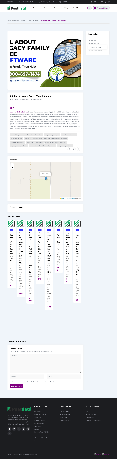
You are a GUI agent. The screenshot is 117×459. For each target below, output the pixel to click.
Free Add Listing (102, 8)
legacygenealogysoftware (19, 146)
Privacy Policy (64, 417)
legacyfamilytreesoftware (35, 142)
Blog (66, 8)
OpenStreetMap (71, 198)
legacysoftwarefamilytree (38, 146)
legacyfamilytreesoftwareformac (55, 142)
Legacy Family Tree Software (19, 112)
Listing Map (56, 8)
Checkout (36, 429)
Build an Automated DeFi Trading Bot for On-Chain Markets (21, 251)
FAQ (87, 411)
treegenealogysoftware (65, 146)
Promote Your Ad (39, 423)
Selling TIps (37, 411)
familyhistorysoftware (18, 135)
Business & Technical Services (30, 20)
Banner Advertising (39, 420)
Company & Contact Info (93, 420)
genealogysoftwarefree (69, 135)
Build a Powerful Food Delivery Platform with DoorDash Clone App (30, 255)
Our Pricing (37, 426)
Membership (37, 417)
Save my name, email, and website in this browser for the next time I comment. (36, 382)
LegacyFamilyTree (16, 138)
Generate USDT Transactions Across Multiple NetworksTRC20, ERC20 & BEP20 (49, 257)
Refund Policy (90, 417)
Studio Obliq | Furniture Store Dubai (39, 244)
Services (16, 20)
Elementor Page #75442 (41, 432)
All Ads (44, 8)
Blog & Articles (64, 411)
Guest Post (77, 8)
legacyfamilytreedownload (33, 138)
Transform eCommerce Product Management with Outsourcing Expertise (77, 255)
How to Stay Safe (91, 414)
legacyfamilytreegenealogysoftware (55, 138)
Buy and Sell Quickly (40, 414)
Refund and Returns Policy (42, 438)
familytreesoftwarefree (34, 135)
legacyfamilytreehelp (17, 142)
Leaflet (63, 198)
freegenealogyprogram (52, 135)
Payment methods (65, 420)
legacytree (51, 146)
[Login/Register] (89, 8)
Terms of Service (65, 414)
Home (35, 8)
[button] (46, 179)
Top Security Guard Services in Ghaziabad (68, 244)
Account (36, 435)
